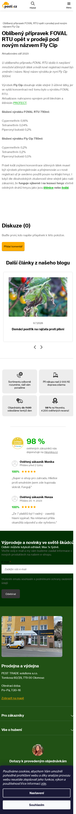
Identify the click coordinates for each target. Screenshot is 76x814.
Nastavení (37, 793)
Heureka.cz (51, 452)
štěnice (48, 187)
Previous (34, 347)
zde (43, 783)
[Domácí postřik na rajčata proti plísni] (38, 297)
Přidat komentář (13, 246)
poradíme (19, 387)
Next (41, 347)
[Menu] (68, 5)
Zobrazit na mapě (12, 698)
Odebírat (11, 593)
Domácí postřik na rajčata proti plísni (38, 329)
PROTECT (20, 103)
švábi (65, 187)
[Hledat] (32, 5)
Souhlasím (36, 805)
